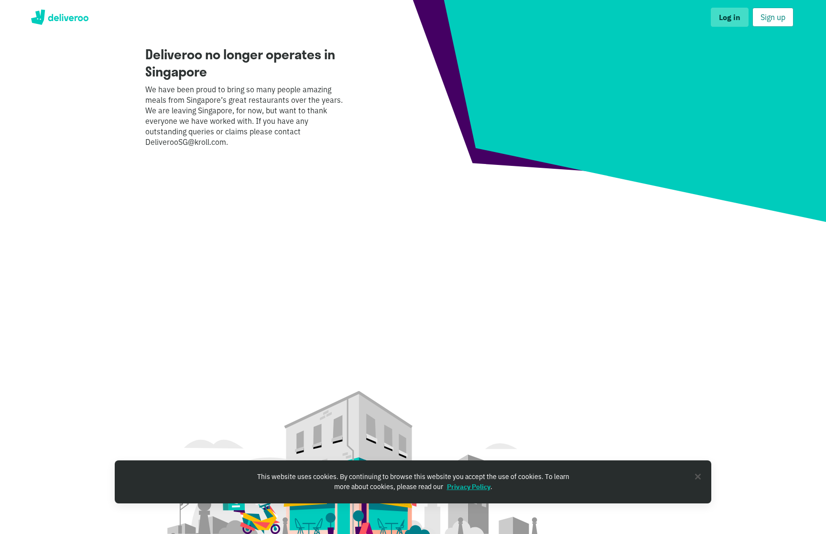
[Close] (698, 476)
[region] (413, 481)
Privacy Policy (468, 486)
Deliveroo (59, 17)
